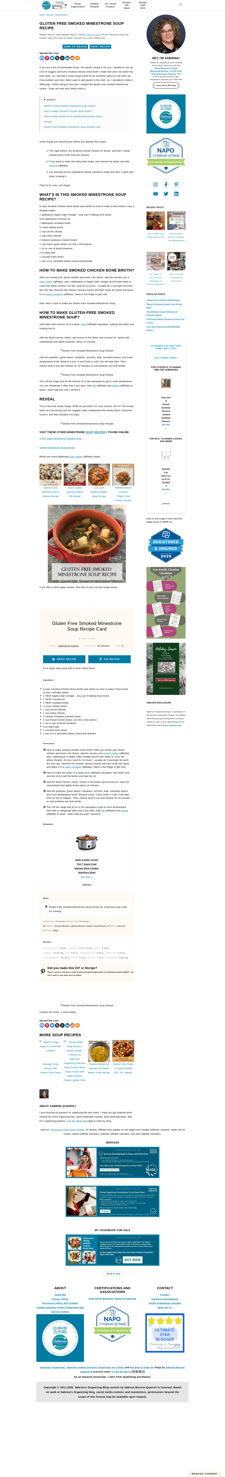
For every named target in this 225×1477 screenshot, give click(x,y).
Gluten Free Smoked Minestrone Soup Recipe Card (72, 127)
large (83, 324)
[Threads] (62, 58)
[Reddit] (72, 58)
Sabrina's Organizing (52, 1367)
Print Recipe (100, 46)
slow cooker (46, 281)
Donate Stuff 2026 (143, 5)
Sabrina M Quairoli (68, 646)
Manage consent (205, 1473)
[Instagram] (156, 185)
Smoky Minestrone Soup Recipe (57, 447)
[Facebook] (42, 58)
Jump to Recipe (75, 46)
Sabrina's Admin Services (82, 1367)
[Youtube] (156, 194)
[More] (77, 58)
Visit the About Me (77, 1121)
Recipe (50, 15)
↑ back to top (112, 1273)
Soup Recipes (61, 15)
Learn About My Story (166, 85)
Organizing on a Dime (111, 1367)
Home (42, 15)
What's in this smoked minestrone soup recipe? (70, 106)
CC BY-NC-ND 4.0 (121, 1371)
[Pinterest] (47, 58)
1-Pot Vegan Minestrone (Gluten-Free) (60, 438)
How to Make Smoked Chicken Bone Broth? (68, 111)
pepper (116, 385)
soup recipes (96, 432)
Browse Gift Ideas (127, 5)
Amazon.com (175, 725)
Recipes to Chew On (142, 1367)
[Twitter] (166, 194)
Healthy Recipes (94, 5)
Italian (55, 930)
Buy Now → (87, 877)
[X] (57, 58)
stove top (121, 926)
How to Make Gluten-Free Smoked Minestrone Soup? (73, 116)
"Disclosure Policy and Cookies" (67, 1129)
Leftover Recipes (77, 926)
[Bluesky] (52, 58)
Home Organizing (163, 68)
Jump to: (51, 99)
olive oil (53, 165)
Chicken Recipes (61, 926)
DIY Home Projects (110, 5)
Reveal (48, 121)
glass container (54, 294)
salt (94, 385)
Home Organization (77, 5)
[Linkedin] (67, 58)
